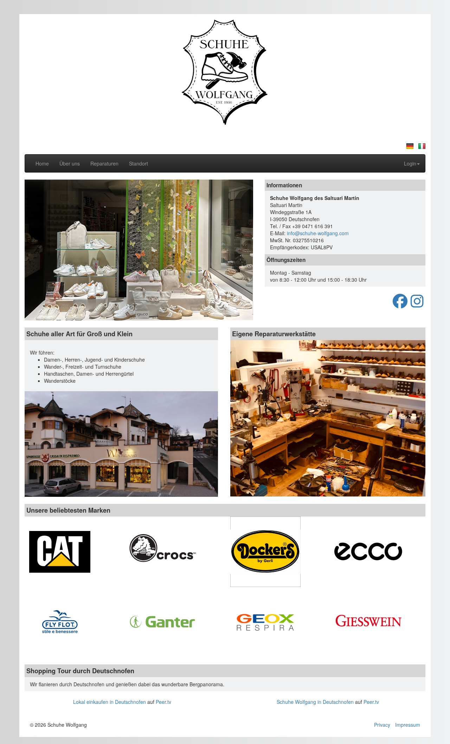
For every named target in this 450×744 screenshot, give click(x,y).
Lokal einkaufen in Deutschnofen (109, 701)
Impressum (407, 724)
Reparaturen (104, 163)
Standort (138, 163)
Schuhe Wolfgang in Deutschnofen (315, 701)
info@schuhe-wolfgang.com (318, 233)
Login (410, 163)
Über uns (69, 163)
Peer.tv (163, 701)
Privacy (382, 724)
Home (42, 163)
